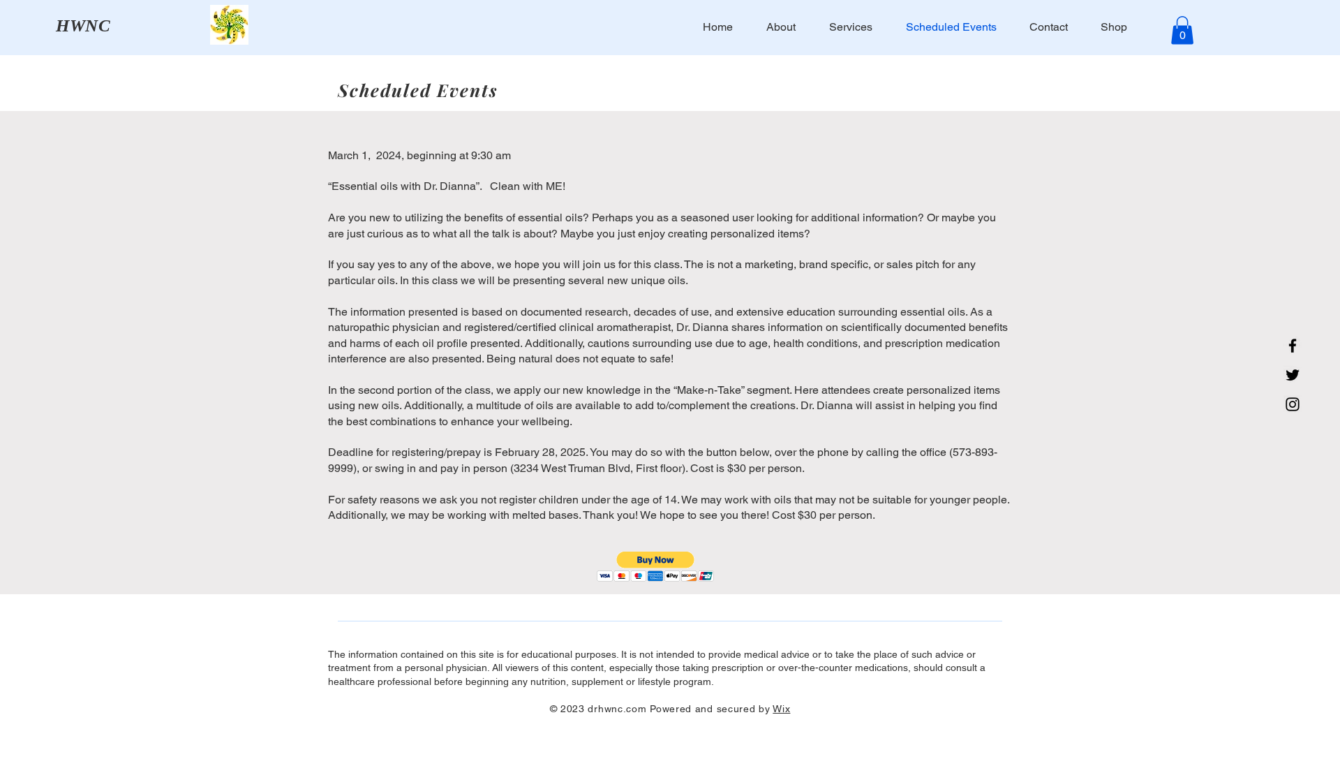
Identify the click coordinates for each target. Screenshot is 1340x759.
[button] (1182, 30)
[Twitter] (1292, 375)
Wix (781, 708)
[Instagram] (1292, 404)
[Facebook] (1292, 346)
